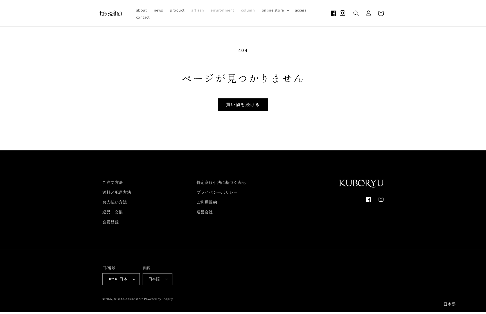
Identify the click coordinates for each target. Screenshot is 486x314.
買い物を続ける (243, 104)
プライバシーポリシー (217, 192)
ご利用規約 (207, 202)
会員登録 (110, 222)
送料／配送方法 (116, 192)
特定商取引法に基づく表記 (221, 182)
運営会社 (205, 211)
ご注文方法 (112, 182)
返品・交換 (112, 211)
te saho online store (128, 299)
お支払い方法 (114, 202)
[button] (275, 10)
